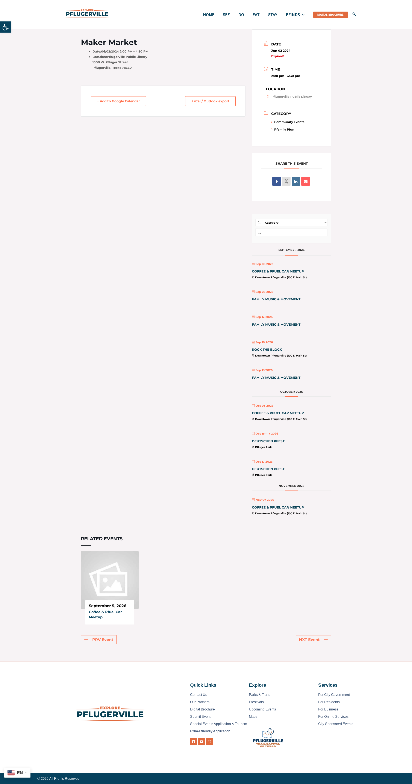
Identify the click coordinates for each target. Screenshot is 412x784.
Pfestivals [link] (256, 702)
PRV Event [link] (102, 639)
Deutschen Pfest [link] (268, 441)
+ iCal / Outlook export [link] (210, 101)
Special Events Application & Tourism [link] (218, 724)
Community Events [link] (289, 122)
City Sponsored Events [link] (335, 724)
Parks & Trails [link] (259, 695)
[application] (302, 14)
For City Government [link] (334, 695)
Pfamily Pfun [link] (284, 129)
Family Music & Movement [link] (276, 299)
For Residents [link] (329, 702)
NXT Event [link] (309, 639)
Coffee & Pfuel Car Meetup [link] (278, 271)
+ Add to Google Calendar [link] (118, 101)
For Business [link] (328, 709)
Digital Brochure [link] (202, 709)
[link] (5, 27)
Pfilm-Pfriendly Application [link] (210, 731)
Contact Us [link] (198, 695)
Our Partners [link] (199, 702)
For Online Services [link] (333, 716)
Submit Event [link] (200, 716)
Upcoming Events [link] (262, 709)
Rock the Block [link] (267, 350)
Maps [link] (253, 716)
